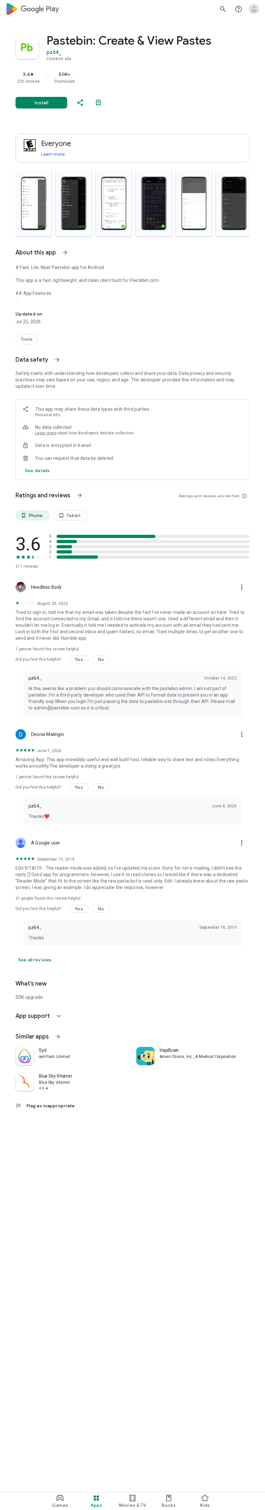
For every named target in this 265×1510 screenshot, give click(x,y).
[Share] (80, 102)
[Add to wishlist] (98, 102)
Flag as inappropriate (45, 1106)
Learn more (53, 154)
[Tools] (27, 339)
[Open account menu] (254, 9)
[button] (34, 203)
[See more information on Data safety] (57, 359)
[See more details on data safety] (37, 470)
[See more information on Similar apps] (58, 1036)
